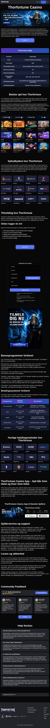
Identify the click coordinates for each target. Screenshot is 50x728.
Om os (45, 716)
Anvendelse (46, 714)
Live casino (18, 117)
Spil (45, 712)
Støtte (45, 718)
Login (45, 709)
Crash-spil (30, 117)
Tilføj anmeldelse (41, 592)
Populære (5, 117)
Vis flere (25, 616)
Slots (42, 117)
